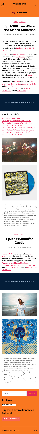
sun (19, 379)
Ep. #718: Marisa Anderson (12, 125)
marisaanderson (15, 213)
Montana (21, 215)
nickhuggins (23, 217)
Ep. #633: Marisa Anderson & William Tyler (18, 128)
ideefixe (15, 367)
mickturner (7, 215)
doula (23, 362)
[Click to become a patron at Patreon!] (19, 419)
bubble (33, 358)
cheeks (22, 360)
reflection (14, 379)
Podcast (22, 21)
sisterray (18, 223)
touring (30, 75)
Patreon (17, 82)
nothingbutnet (21, 375)
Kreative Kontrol (19, 4)
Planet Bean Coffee (29, 84)
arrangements (27, 205)
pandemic (14, 219)
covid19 (6, 362)
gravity (23, 365)
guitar (6, 211)
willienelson (31, 381)
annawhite (18, 205)
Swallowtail (20, 57)
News (16, 21)
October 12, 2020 (25, 247)
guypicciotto (13, 211)
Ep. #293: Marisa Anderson (12, 134)
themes (32, 223)
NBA (5, 375)
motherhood (31, 373)
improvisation (29, 211)
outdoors (7, 219)
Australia (7, 207)
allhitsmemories (9, 205)
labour (26, 369)
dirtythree (7, 209)
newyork (16, 217)
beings (13, 207)
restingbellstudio (9, 223)
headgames (8, 367)
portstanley (32, 377)
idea (23, 211)
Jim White (6, 55)
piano (6, 221)
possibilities (18, 221)
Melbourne (25, 213)
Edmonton (7, 365)
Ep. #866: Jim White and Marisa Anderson (20, 28)
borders (27, 358)
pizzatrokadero (23, 377)
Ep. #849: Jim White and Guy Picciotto (16, 121)
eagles (28, 362)
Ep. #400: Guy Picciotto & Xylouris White (17, 132)
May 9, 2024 (19, 34)
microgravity (19, 371)
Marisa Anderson (20, 55)
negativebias (12, 375)
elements (22, 209)
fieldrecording (16, 365)
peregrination (30, 219)
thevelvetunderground (11, 225)
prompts (25, 221)
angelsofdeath (9, 358)
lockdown (7, 371)
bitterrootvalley (21, 207)
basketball (17, 358)
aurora (34, 205)
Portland (11, 221)
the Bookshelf (16, 84)
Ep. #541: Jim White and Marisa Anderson (18, 130)
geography (29, 209)
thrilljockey (23, 225)
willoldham (7, 383)
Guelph (29, 365)
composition (29, 360)
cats (35, 207)
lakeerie (30, 369)
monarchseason (9, 373)
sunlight (23, 379)
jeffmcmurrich (9, 369)
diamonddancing (15, 362)
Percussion (21, 219)
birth (23, 358)
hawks (34, 365)
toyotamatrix (18, 381)
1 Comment (31, 34)
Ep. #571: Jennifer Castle (19, 241)
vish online (21, 91)
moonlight (23, 373)
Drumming (15, 209)
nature (6, 217)
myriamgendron (30, 215)
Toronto (29, 379)
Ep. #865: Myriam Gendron (12, 119)
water (25, 381)
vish (9, 34)
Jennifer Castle (7, 254)
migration (15, 215)
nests (11, 217)
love (12, 371)
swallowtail (25, 223)
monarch (26, 371)
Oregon (30, 217)
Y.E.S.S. (17, 89)
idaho (19, 211)
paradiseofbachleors (11, 377)
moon (17, 373)
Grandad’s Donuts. (12, 268)
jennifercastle (18, 369)
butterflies (29, 207)
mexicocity (32, 213)
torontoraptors (9, 381)
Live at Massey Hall (16, 263)
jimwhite (7, 213)
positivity (7, 379)
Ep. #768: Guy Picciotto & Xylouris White (17, 123)
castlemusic (16, 360)
